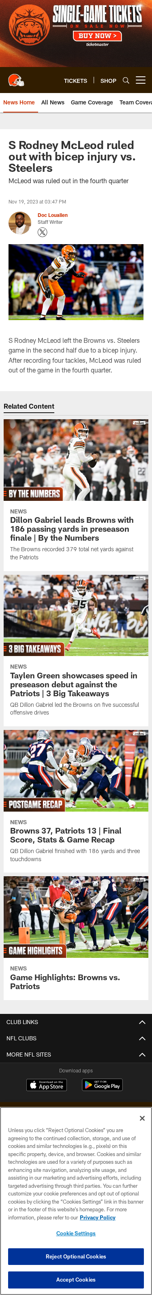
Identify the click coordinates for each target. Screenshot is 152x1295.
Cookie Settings (76, 1233)
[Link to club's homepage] (16, 76)
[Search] (126, 80)
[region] (76, 1201)
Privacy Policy (98, 1217)
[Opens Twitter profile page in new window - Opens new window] (42, 232)
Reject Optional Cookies (76, 1256)
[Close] (142, 1118)
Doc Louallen (53, 215)
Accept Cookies (76, 1279)
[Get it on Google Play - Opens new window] (102, 1089)
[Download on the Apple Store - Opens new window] (46, 1086)
